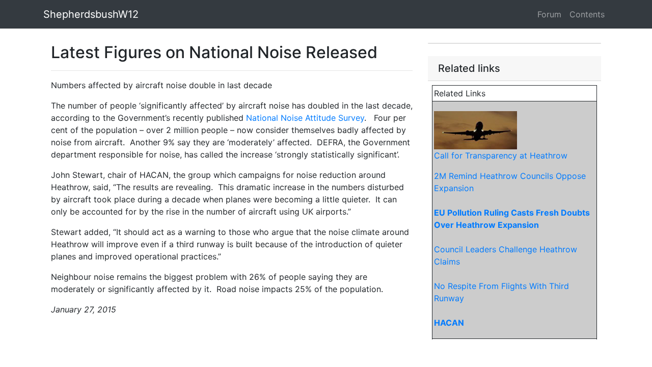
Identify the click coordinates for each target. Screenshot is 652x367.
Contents (587, 14)
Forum (549, 14)
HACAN (449, 323)
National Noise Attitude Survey (305, 118)
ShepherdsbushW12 (91, 14)
